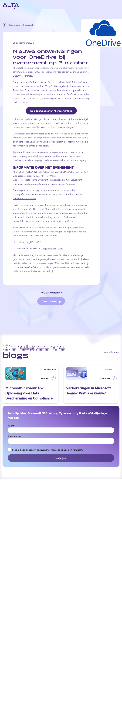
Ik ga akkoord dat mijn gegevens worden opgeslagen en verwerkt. (47, 449)
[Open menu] (116, 6)
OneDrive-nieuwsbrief (24, 198)
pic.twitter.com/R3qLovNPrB (28, 242)
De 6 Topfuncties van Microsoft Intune (51, 110)
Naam (11, 425)
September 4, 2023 (53, 248)
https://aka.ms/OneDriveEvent (66, 179)
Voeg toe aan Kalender (63, 183)
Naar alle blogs (111, 351)
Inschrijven (61, 457)
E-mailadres (15, 436)
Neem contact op (51, 301)
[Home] (11, 6)
